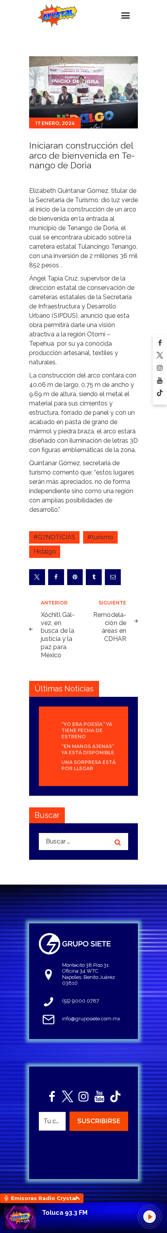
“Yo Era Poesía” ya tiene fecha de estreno (86, 730)
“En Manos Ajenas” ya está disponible (87, 749)
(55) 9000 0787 (80, 1001)
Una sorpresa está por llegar (88, 765)
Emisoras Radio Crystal (44, 1198)
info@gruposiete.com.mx (91, 1019)
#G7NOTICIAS (54, 537)
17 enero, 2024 (55, 123)
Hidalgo (44, 551)
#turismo (100, 537)
